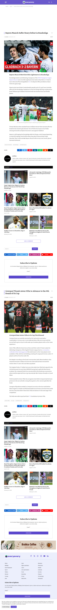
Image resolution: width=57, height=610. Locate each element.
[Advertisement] (28, 19)
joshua (6, 36)
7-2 (30, 396)
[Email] (5, 94)
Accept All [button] (14, 606)
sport (51, 36)
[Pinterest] (5, 84)
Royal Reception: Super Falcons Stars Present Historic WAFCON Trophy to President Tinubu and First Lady (14, 209)
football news (23, 144)
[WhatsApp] (5, 91)
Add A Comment (28, 241)
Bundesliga (15, 144)
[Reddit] (5, 88)
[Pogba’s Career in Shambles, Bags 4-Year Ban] (16, 222)
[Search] (49, 2)
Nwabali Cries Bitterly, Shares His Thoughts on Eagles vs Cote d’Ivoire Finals (39, 232)
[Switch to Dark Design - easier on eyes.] (51, 2)
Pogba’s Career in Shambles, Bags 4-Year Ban (14, 231)
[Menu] (6, 2)
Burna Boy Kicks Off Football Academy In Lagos (40, 208)
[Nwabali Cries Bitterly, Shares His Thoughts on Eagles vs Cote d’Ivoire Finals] (41, 222)
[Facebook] (5, 78)
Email (28, 271)
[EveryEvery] (28, 2)
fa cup (12, 400)
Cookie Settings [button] (6, 606)
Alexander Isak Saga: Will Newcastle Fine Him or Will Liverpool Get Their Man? (40, 173)
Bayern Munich (8, 144)
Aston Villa (7, 400)
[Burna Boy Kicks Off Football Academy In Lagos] (41, 199)
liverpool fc (26, 400)
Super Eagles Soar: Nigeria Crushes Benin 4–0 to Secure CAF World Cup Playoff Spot (14, 187)
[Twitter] (5, 81)
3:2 (29, 81)
